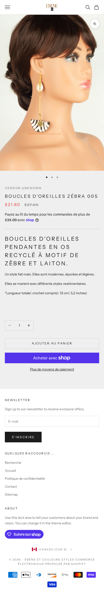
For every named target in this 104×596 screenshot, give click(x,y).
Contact (11, 486)
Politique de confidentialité (25, 478)
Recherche (13, 462)
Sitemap (11, 494)
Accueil (10, 470)
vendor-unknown (23, 188)
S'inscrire (23, 437)
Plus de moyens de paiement (52, 369)
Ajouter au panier (52, 343)
